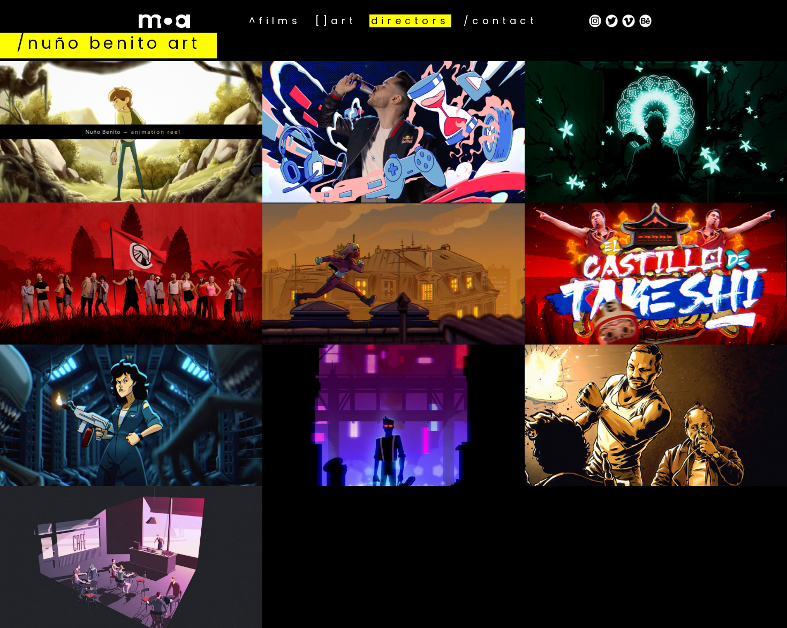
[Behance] (645, 20)
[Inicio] (183, 21)
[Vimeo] (628, 20)
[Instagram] (595, 20)
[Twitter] (612, 20)
